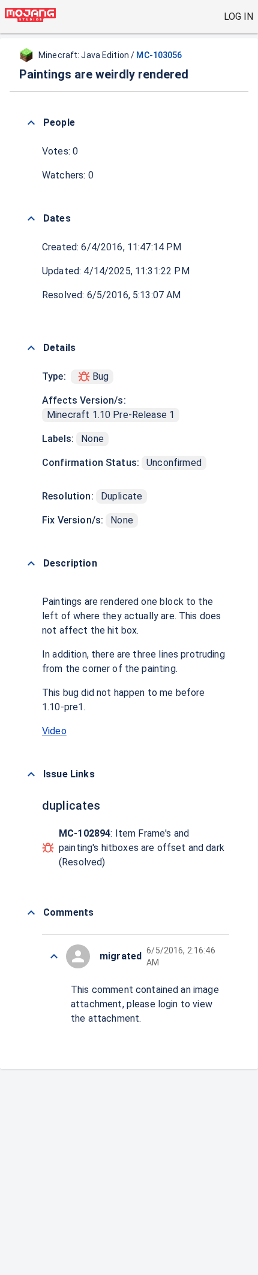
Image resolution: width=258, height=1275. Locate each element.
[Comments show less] (31, 913)
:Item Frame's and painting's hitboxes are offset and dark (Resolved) (141, 848)
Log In (238, 16)
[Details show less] (31, 348)
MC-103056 (159, 55)
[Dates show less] (31, 219)
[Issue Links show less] (31, 774)
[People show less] (31, 123)
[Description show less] (31, 564)
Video (54, 731)
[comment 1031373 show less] (54, 956)
